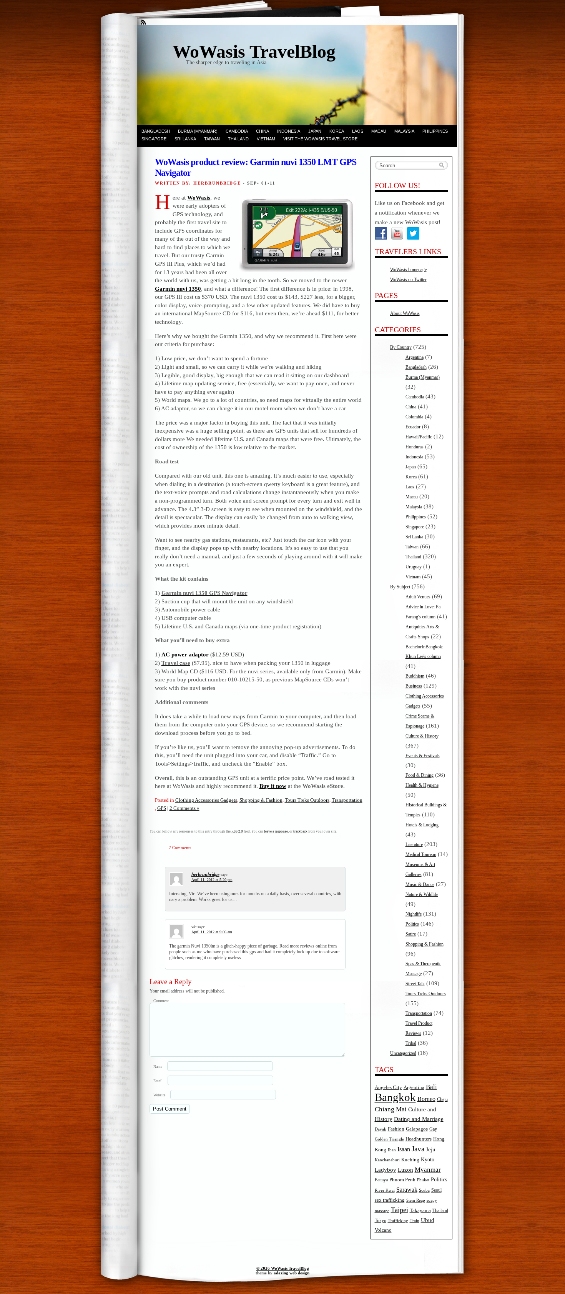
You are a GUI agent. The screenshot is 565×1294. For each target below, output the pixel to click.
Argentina (414, 357)
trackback (300, 831)
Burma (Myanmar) (198, 131)
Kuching (410, 1159)
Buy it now (272, 786)
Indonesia (288, 131)
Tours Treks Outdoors (307, 800)
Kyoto (427, 1159)
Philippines (435, 131)
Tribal (410, 1043)
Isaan (403, 1149)
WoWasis (198, 197)
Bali (431, 1087)
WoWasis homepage (408, 269)
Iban (392, 1150)
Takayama (420, 1210)
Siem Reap (415, 1200)
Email (158, 1081)
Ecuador (412, 427)
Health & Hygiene (422, 785)
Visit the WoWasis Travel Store (320, 139)
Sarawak (406, 1189)
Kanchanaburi (387, 1160)
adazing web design (291, 1273)
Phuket (423, 1180)
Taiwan (212, 139)
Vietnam (266, 139)
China (262, 131)
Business (413, 686)
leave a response (276, 831)
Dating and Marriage (419, 1119)
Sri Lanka (185, 139)
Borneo (426, 1099)
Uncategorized (403, 1053)
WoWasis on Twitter (408, 279)
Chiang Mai (391, 1109)
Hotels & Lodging (422, 825)
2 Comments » (184, 808)
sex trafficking (390, 1200)
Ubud (427, 1220)
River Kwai (385, 1190)
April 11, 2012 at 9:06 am (211, 932)
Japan (314, 131)
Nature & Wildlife (421, 894)
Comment (161, 1001)
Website (159, 1095)
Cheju (442, 1099)
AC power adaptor (185, 654)
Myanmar (428, 1169)
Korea (336, 131)
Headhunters (418, 1139)
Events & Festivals (422, 755)
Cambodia (237, 131)
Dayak (380, 1129)
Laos (357, 131)
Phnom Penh (402, 1179)
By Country (401, 347)
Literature (414, 844)
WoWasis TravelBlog (254, 51)
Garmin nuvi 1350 (178, 288)
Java (418, 1149)
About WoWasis (405, 313)
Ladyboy (385, 1170)
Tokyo (380, 1220)
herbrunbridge (205, 874)
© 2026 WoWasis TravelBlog (282, 1268)
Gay (433, 1129)
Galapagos (417, 1129)
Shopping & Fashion (260, 800)
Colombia (414, 417)
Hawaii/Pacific (418, 437)
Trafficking (398, 1221)
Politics (412, 924)
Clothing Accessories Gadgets (206, 800)
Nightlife (413, 914)
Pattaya (381, 1179)
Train (414, 1221)
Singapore (153, 139)
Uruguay (413, 567)
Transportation (347, 800)
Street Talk (415, 983)
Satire (410, 934)
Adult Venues (417, 597)
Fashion (396, 1129)
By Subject (400, 587)
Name (157, 1066)
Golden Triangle (389, 1139)
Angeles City (388, 1087)
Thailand (238, 139)
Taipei (399, 1210)
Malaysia (404, 131)
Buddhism (414, 676)
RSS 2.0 (237, 831)
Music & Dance (419, 884)
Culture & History (422, 736)
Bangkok (395, 1097)
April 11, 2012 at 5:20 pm (212, 880)
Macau (378, 131)
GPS (161, 808)
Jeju (430, 1149)
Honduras (414, 447)
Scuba (424, 1190)
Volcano (383, 1230)
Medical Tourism (420, 854)
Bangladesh (155, 131)
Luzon (405, 1170)
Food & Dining (419, 775)
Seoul (436, 1190)
